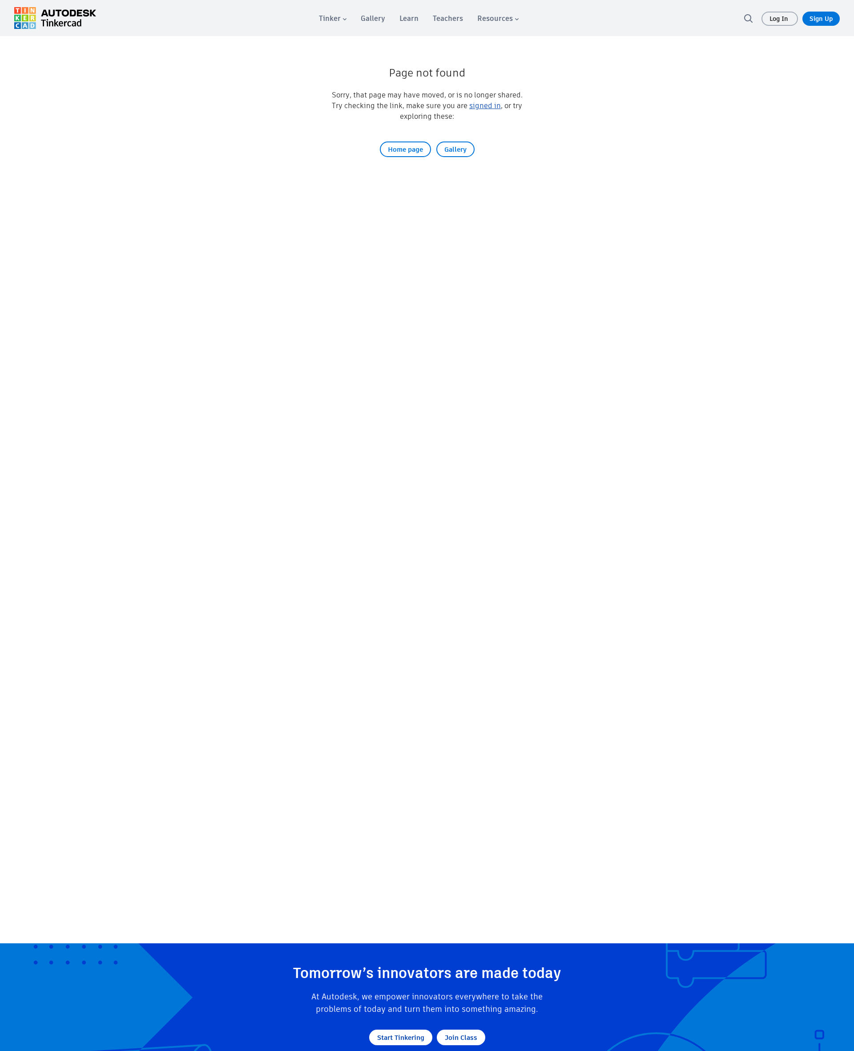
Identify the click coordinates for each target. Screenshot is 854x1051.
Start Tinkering (400, 1037)
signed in (485, 106)
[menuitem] (333, 18)
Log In (779, 18)
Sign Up (821, 18)
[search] (748, 18)
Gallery (455, 149)
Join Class (461, 1037)
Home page (405, 149)
